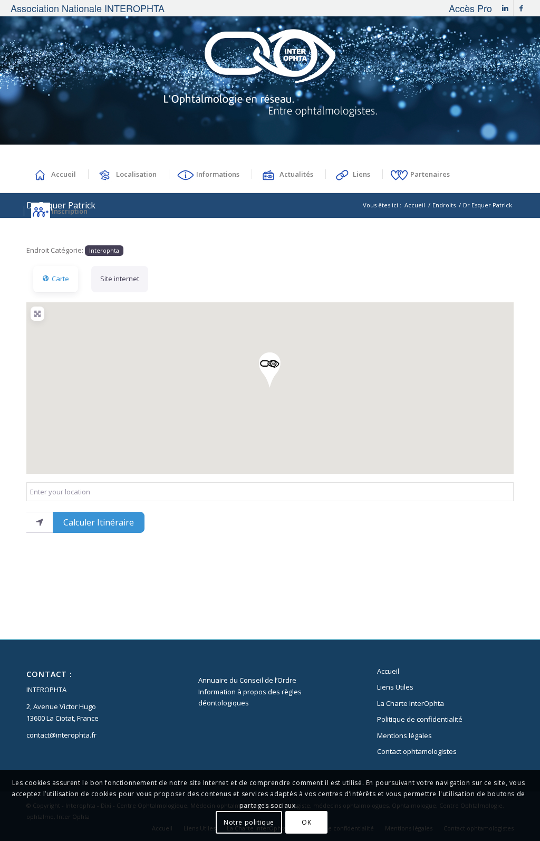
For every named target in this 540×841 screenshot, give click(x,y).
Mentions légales (404, 735)
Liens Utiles (395, 687)
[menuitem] (467, 8)
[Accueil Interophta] (270, 80)
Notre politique (249, 822)
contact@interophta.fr (61, 735)
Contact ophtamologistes (417, 751)
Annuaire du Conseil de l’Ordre (247, 680)
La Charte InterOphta (410, 703)
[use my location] (39, 522)
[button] (270, 370)
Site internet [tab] (119, 278)
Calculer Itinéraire (98, 522)
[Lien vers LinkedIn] (505, 8)
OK (306, 822)
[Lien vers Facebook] (521, 8)
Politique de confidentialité (419, 719)
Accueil (388, 671)
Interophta (104, 250)
